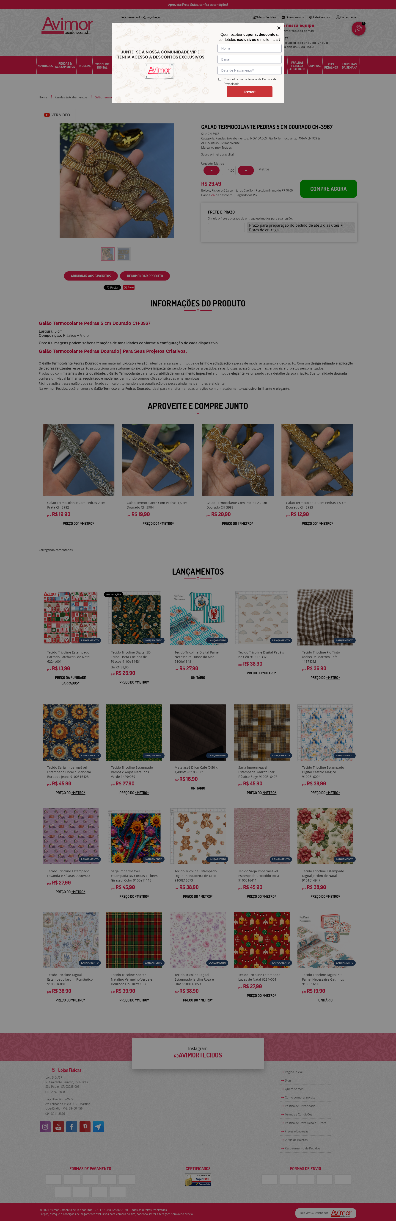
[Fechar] (278, 28)
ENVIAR (250, 92)
